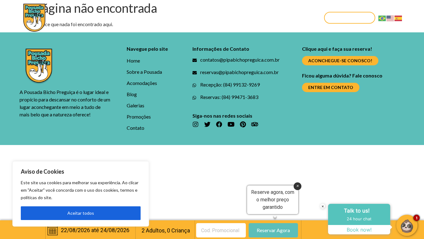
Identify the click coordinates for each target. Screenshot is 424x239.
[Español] (399, 18)
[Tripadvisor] (254, 124)
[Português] (382, 18)
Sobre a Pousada (106, 18)
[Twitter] (207, 124)
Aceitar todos (80, 213)
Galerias (219, 18)
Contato (293, 18)
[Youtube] (231, 124)
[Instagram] (195, 124)
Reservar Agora (273, 230)
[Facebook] (219, 124)
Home (68, 18)
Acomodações (158, 18)
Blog (193, 18)
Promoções (256, 18)
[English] (390, 18)
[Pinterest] (243, 124)
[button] (349, 18)
